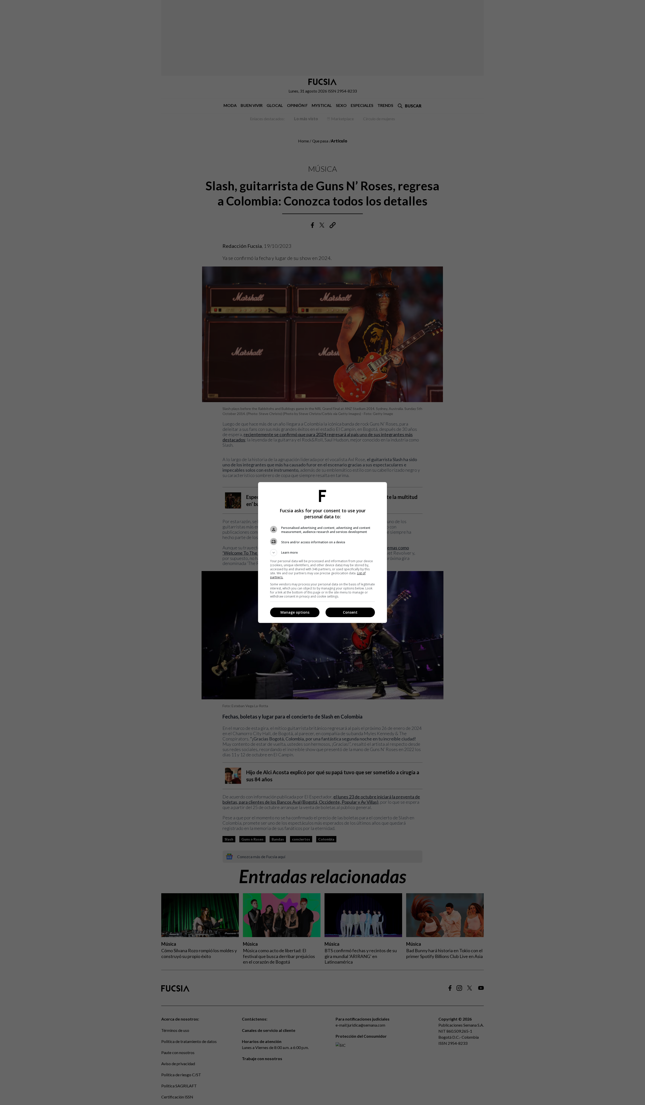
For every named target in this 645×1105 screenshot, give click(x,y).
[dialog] (322, 552)
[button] (322, 552)
